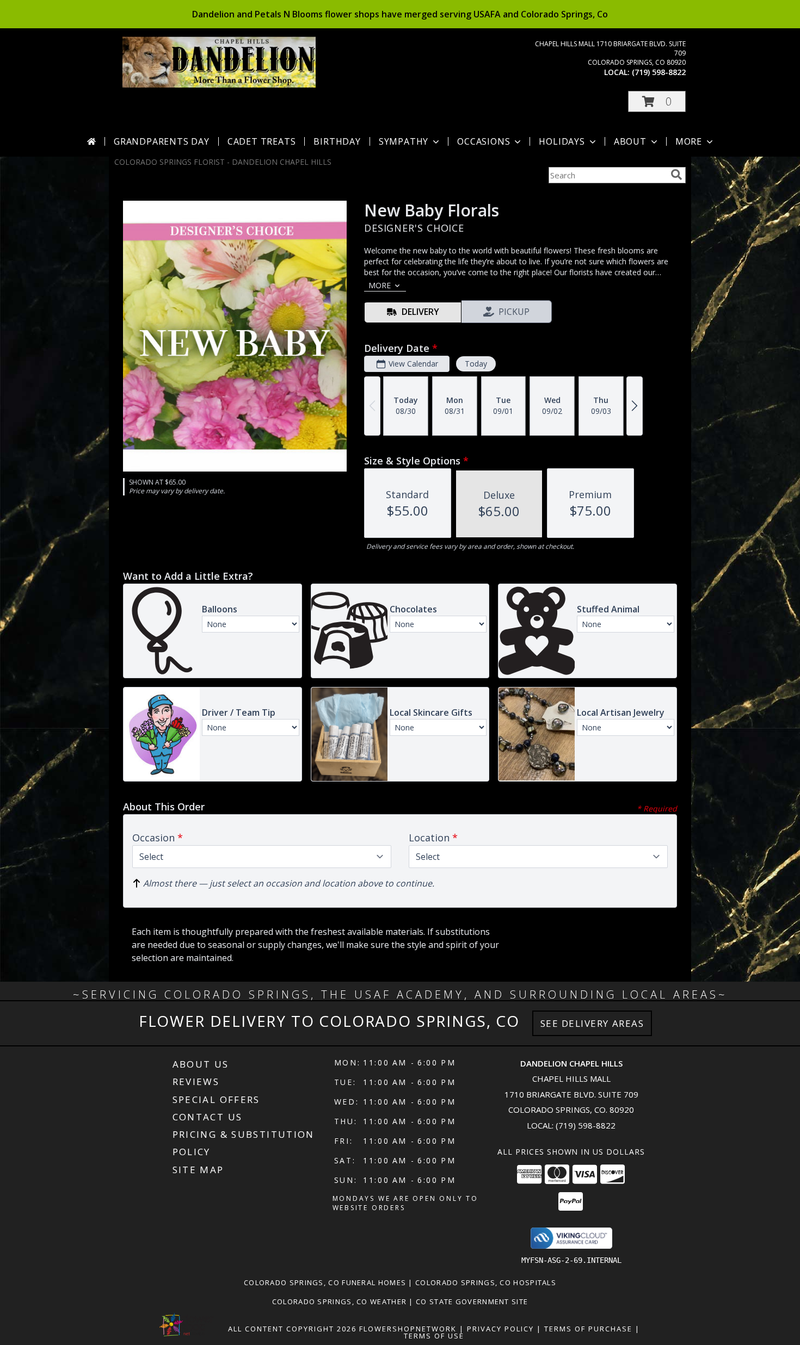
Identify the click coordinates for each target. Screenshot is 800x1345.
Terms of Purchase (588, 1329)
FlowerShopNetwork (408, 1329)
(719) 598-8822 (659, 72)
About (630, 141)
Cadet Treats (261, 141)
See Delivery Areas (592, 1023)
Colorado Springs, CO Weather (339, 1301)
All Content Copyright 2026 (292, 1329)
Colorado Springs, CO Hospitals (485, 1282)
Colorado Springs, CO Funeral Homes (325, 1282)
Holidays (561, 141)
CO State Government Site (472, 1301)
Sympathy (403, 141)
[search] (676, 175)
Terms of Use (434, 1336)
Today (476, 363)
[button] (657, 101)
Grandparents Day (162, 141)
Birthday (336, 141)
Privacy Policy (500, 1329)
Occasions (483, 141)
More (688, 141)
